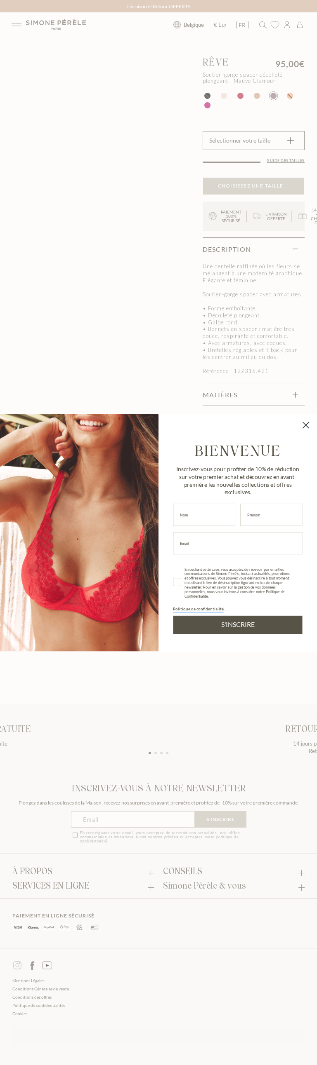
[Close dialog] (306, 425)
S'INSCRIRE (238, 624)
